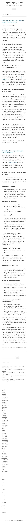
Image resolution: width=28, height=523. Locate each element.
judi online (19, 347)
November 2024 (5, 422)
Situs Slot (10, 347)
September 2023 (5, 445)
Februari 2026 (4, 397)
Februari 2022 (4, 471)
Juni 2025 (3, 410)
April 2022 (4, 468)
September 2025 (5, 405)
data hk (3, 486)
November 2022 (5, 461)
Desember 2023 (5, 440)
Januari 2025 (4, 418)
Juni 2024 (3, 430)
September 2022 (5, 464)
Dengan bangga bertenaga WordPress (15, 520)
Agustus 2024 (4, 427)
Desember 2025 (5, 400)
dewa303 (3, 495)
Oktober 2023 (4, 443)
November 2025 (5, 402)
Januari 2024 (4, 438)
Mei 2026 (3, 392)
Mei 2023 (3, 451)
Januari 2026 (4, 399)
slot (2, 492)
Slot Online (10, 140)
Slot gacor (4, 512)
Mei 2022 (3, 466)
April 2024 (4, 433)
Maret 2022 (4, 469)
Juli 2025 (3, 408)
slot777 (3, 509)
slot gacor (4, 489)
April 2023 (4, 453)
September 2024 (5, 425)
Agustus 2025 (4, 407)
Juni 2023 (3, 449)
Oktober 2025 (4, 404)
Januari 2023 (4, 458)
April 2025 (4, 413)
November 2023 (5, 441)
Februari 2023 (4, 456)
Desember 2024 (5, 420)
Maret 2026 (4, 395)
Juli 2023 (3, 448)
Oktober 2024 (4, 423)
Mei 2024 (3, 431)
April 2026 (4, 394)
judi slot (3, 479)
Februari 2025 (4, 417)
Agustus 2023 (4, 446)
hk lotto (3, 482)
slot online (4, 502)
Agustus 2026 (4, 389)
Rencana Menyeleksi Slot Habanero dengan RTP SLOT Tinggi (13, 21)
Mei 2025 (3, 412)
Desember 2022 (5, 459)
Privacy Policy (4, 520)
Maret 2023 (4, 454)
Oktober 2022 (4, 463)
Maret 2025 (4, 415)
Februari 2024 (4, 436)
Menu (14, 9)
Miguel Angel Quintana (14, 3)
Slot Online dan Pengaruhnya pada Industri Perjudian (12, 151)
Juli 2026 (3, 390)
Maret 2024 (4, 435)
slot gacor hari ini (13, 162)
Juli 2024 (3, 428)
